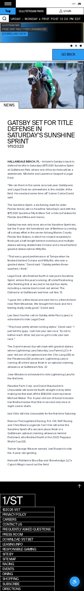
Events (8, 569)
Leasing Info (13, 544)
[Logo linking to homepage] (8, 11)
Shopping (11, 579)
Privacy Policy (15, 514)
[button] (68, 54)
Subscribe (11, 584)
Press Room (13, 534)
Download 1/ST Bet (18, 539)
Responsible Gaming (19, 549)
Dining (8, 574)
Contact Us (12, 524)
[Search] (4, 18)
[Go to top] (80, 486)
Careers (10, 519)
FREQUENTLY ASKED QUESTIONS (27, 529)
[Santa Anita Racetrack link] (79, 4)
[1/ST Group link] (74, 4)
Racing (8, 564)
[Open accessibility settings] (74, 581)
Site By (8, 554)
